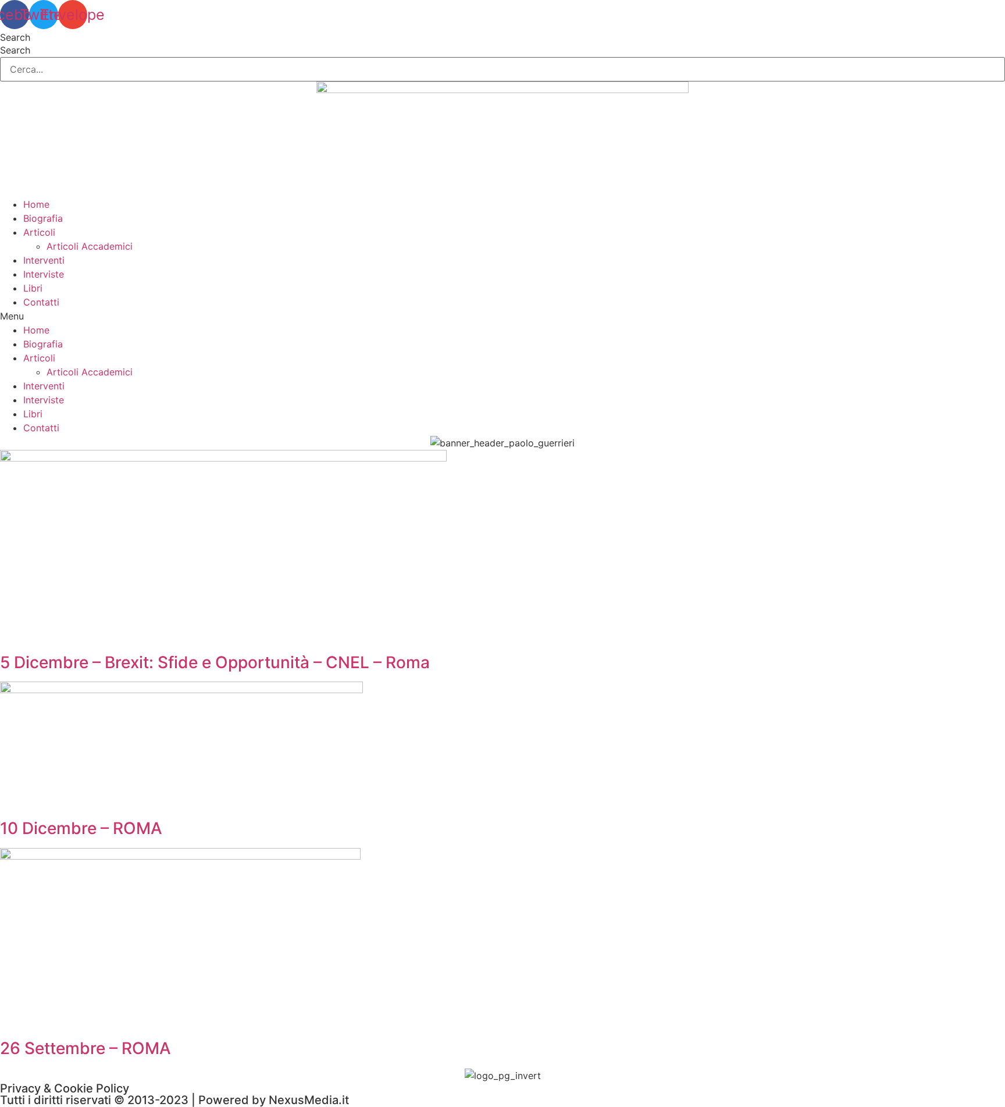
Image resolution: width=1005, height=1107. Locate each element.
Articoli (39, 232)
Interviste (43, 274)
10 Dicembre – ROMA (81, 828)
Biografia (43, 218)
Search (15, 37)
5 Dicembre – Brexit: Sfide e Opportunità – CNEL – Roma (215, 662)
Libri (32, 288)
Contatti (41, 302)
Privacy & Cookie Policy (64, 1088)
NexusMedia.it (309, 1100)
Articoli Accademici (90, 246)
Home (36, 204)
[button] (502, 316)
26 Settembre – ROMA (85, 1048)
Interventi (44, 260)
